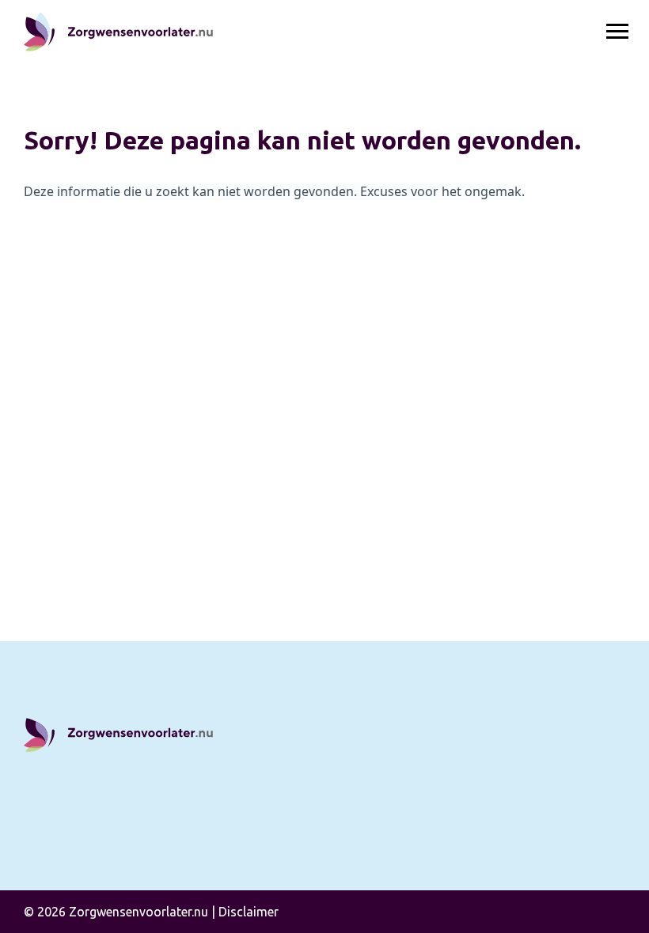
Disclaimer (248, 912)
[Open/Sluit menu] (617, 31)
